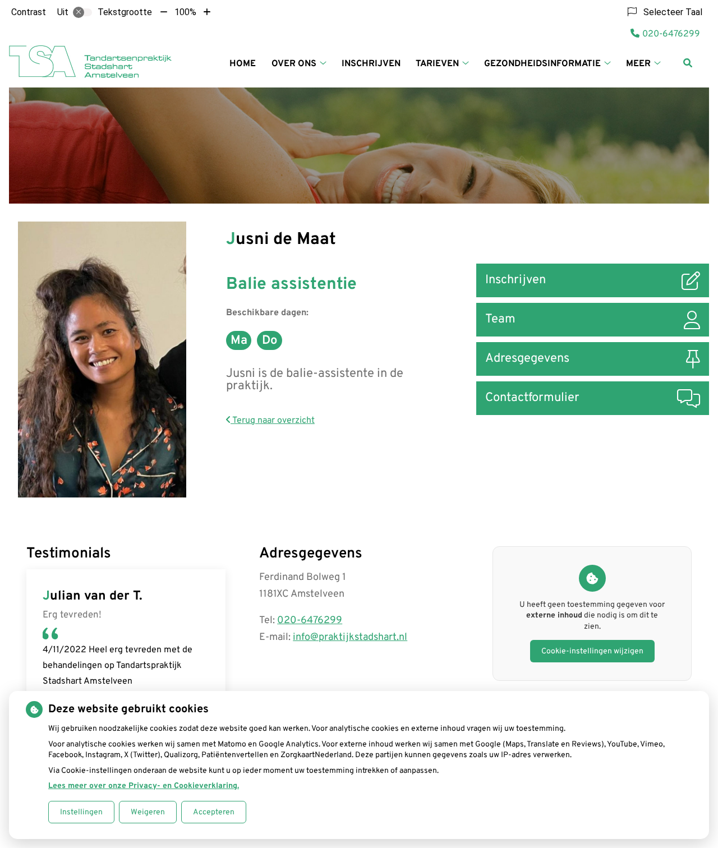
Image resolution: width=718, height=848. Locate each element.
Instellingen (81, 812)
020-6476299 (309, 620)
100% (185, 12)
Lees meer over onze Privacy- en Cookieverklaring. (143, 786)
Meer (638, 64)
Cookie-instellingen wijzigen (592, 651)
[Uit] (82, 12)
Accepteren (213, 812)
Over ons (293, 64)
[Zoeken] (687, 62)
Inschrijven (371, 64)
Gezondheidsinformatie (542, 64)
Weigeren (148, 812)
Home (242, 64)
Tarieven (437, 64)
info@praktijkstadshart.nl (350, 637)
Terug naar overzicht (273, 420)
